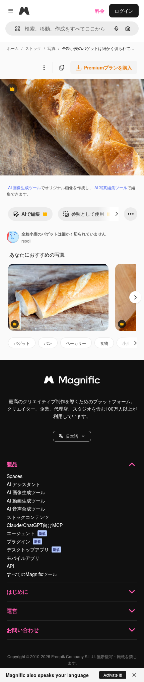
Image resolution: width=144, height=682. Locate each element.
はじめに (17, 591)
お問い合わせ (23, 630)
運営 (12, 611)
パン (48, 343)
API (10, 566)
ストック (33, 48)
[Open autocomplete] (15, 28)
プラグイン (24, 541)
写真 (52, 48)
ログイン (124, 10)
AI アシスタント (24, 484)
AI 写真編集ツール (110, 187)
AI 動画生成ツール (26, 500)
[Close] (134, 675)
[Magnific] (72, 381)
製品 (12, 464)
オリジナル (46, 89)
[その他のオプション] (44, 67)
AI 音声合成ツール (26, 508)
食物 (104, 343)
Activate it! (112, 675)
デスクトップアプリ (33, 549)
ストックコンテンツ (28, 517)
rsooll (26, 241)
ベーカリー (76, 343)
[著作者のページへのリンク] (13, 237)
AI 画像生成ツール (24, 187)
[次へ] (117, 214)
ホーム (13, 48)
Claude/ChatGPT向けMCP (35, 525)
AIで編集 (26, 215)
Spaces (14, 476)
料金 (99, 10)
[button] (72, 436)
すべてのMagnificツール (32, 574)
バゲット (22, 343)
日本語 (72, 436)
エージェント (26, 533)
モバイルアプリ (23, 558)
